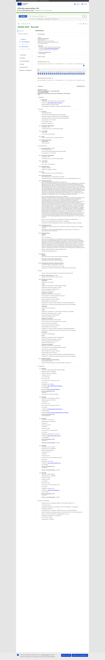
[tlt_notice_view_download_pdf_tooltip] (38, 73)
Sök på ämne (54, 19)
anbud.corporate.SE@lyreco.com (54, 462)
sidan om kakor (45, 654)
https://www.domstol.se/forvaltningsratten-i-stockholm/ (58, 412)
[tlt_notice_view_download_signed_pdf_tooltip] (84, 65)
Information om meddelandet (25, 70)
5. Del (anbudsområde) (24, 61)
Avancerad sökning (40, 19)
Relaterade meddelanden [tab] (23, 33)
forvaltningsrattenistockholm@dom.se (54, 409)
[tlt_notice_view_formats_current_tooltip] (84, 86)
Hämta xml (23, 39)
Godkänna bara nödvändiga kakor (80, 655)
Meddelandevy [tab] (21, 30)
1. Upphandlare (22, 54)
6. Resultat (21, 64)
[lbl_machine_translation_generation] (52, 78)
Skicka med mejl (24, 46)
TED (18, 23)
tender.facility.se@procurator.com (54, 435)
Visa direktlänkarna (25, 41)
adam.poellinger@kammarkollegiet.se (51, 48)
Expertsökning (47, 19)
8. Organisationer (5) (23, 67)
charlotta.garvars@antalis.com (53, 490)
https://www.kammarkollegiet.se (53, 389)
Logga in (78, 4)
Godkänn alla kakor (66, 655)
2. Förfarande (22, 58)
